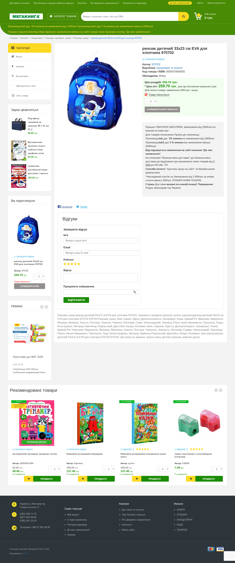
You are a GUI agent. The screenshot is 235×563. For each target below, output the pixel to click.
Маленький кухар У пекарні (190, 454)
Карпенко (24, 463)
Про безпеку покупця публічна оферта (54, 3)
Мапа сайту (128, 529)
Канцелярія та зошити (169, 68)
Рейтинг (68, 259)
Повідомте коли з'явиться (30, 287)
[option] (29, 249)
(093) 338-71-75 (28, 513)
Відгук (67, 270)
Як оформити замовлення (136, 519)
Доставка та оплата (20, 3)
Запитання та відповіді (134, 3)
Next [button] (46, 306)
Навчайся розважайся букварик (30, 454)
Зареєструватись (216, 3)
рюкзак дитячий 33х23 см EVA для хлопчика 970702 (28, 262)
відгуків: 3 (74, 449)
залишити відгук (25, 256)
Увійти (200, 3)
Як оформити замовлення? (104, 3)
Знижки (182, 529)
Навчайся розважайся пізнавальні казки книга (89, 455)
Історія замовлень (77, 519)
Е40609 (131, 463)
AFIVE (25, 553)
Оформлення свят (26, 86)
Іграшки (20, 66)
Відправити (76, 300)
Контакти (82, 3)
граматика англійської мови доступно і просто (38, 170)
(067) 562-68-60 (28, 517)
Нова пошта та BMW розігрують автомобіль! (32, 358)
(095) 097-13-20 (28, 520)
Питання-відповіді (77, 524)
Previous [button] (41, 306)
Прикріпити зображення (78, 286)
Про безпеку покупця (133, 514)
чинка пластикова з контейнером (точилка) (139, 455)
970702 (25, 271)
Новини (71, 534)
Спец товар (22, 95)
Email (66, 247)
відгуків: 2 (128, 449)
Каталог (65, 16)
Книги (19, 56)
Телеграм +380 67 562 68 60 (35, 527)
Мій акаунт (73, 514)
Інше (180, 524)
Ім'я (65, 235)
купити (77, 463)
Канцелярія (22, 76)
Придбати (46, 479)
